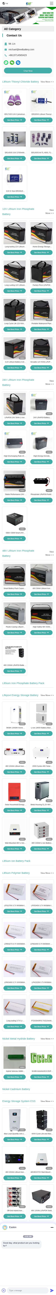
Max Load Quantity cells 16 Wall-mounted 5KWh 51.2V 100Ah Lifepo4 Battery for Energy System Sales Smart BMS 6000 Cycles (14, 1134)
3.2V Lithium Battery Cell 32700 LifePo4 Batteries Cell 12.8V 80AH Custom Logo (14, 362)
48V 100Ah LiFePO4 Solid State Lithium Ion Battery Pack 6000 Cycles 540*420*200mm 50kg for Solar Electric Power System (41, 1211)
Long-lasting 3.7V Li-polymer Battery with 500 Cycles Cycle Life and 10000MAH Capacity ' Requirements (14, 1021)
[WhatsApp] (6, 62)
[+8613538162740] (18, 62)
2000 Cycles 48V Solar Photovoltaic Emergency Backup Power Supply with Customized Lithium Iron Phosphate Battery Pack (41, 766)
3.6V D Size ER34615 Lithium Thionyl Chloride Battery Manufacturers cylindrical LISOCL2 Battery (14, 191)
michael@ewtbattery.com (21, 49)
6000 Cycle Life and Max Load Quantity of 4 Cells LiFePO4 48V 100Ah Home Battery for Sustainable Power (41, 1134)
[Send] (52, 1290)
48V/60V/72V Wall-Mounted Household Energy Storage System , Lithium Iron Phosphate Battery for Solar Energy (41, 1172)
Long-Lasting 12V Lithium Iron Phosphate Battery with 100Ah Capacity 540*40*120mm (14, 285)
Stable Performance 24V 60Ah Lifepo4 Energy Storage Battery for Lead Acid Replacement (14, 494)
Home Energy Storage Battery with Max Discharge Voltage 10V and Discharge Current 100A (41, 247)
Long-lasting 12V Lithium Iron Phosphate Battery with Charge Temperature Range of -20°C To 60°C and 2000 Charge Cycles (15, 247)
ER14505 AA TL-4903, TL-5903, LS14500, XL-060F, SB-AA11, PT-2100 (41, 153)
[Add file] (4, 1290)
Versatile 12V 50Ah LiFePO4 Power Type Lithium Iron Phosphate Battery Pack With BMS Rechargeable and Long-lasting (41, 362)
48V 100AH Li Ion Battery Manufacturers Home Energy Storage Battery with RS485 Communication (41, 843)
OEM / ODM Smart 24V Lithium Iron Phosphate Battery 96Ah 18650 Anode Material (14, 533)
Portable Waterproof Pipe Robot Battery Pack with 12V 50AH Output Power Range (41, 324)
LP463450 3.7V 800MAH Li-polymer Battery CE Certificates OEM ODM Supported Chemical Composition (41, 944)
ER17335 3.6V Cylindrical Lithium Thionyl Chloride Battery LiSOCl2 (14, 114)
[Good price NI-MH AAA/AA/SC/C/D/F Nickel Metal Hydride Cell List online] (41, 1057)
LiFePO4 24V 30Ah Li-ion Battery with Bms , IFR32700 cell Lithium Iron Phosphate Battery (15, 418)
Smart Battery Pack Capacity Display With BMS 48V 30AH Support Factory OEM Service (15, 588)
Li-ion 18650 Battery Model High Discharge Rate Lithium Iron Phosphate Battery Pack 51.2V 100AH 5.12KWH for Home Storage (41, 728)
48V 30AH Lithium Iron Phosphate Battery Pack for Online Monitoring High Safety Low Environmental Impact (41, 588)
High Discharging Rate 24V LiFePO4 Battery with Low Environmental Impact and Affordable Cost (14, 456)
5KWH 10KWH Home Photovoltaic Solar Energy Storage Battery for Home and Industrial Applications (14, 728)
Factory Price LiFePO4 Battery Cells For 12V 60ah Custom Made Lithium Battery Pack (41, 285)
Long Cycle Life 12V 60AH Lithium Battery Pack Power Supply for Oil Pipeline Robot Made (14, 324)
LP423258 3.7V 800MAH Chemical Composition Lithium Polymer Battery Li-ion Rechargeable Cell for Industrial (41, 982)
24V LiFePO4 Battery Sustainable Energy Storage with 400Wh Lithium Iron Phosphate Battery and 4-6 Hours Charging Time (41, 418)
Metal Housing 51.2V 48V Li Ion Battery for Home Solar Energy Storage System (41, 805)
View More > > (47, 82)
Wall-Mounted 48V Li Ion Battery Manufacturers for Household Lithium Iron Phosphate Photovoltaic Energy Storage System (14, 843)
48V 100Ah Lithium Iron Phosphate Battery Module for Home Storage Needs (14, 766)
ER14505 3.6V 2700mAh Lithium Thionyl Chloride (14, 153)
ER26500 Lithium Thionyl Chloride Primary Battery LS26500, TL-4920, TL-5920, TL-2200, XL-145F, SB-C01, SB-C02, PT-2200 (41, 114)
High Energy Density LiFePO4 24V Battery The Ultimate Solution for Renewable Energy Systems (41, 456)
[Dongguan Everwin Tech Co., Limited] (28, 3)
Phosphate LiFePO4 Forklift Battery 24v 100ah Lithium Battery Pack (41, 494)
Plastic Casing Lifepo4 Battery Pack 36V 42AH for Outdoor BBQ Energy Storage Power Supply (14, 627)
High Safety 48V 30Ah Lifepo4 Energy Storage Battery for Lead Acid (41, 627)
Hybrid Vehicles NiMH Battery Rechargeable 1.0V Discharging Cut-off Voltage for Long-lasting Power (14, 1071)
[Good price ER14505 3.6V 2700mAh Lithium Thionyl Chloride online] (14, 139)
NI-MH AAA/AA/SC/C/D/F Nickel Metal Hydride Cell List (41, 1071)
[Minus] (52, 1227)
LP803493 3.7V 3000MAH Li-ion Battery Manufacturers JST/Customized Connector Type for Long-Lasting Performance (15, 982)
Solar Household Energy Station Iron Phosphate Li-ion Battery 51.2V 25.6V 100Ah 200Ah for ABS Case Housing (14, 805)
